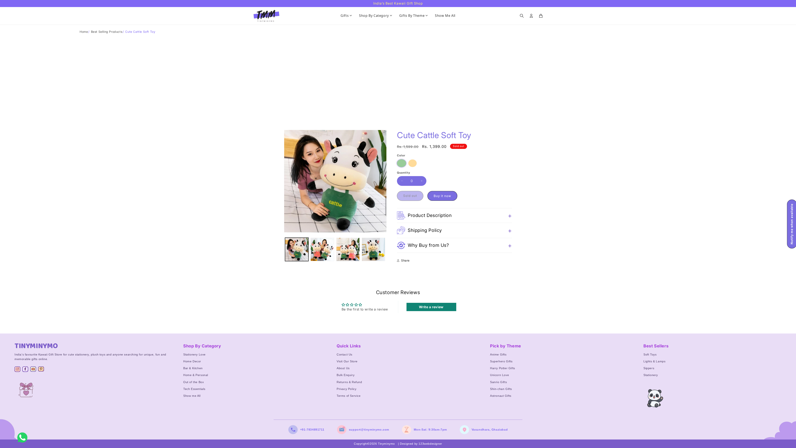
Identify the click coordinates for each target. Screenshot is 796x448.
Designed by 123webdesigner (421, 443)
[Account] (531, 15)
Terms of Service (349, 395)
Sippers (648, 368)
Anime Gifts (498, 354)
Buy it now (442, 196)
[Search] (521, 15)
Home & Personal (195, 375)
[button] (454, 215)
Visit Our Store (347, 361)
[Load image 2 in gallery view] (322, 249)
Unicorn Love (499, 375)
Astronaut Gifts (500, 395)
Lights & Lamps (654, 361)
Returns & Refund (349, 382)
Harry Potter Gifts (502, 368)
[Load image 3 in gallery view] (348, 249)
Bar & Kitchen (193, 368)
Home (84, 31)
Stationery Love (194, 354)
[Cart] (541, 15)
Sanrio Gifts (498, 382)
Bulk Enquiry (345, 375)
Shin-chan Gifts (501, 389)
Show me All (192, 395)
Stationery (650, 375)
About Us (343, 368)
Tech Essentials (194, 389)
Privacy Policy (346, 389)
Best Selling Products (107, 31)
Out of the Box (193, 382)
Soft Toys (649, 354)
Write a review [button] (431, 307)
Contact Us (344, 354)
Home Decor (192, 361)
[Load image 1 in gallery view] (296, 249)
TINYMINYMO (36, 346)
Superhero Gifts (501, 361)
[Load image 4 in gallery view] (373, 249)
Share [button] (405, 260)
